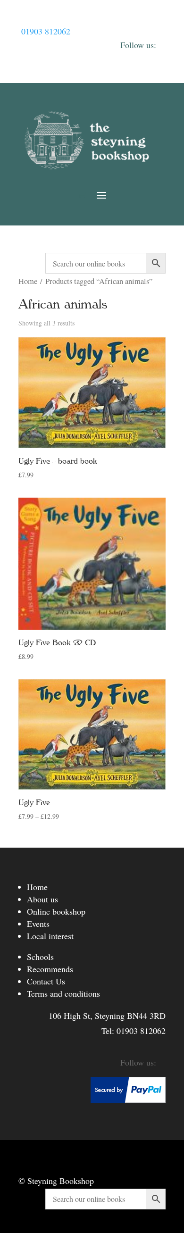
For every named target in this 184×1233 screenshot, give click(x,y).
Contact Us (46, 981)
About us (42, 899)
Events (38, 923)
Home (27, 281)
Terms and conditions (63, 993)
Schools (40, 956)
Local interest (50, 935)
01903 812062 (45, 31)
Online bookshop (56, 911)
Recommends (50, 969)
